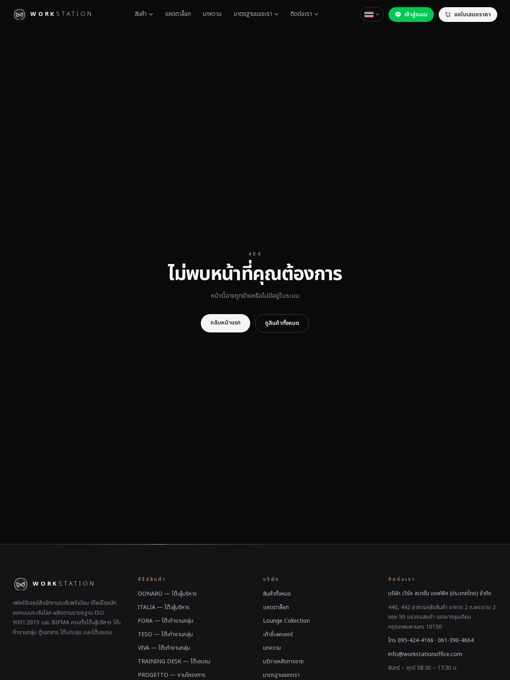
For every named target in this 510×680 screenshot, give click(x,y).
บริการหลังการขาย (283, 661)
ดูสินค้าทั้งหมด (282, 323)
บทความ (212, 14)
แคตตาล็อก (178, 14)
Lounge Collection (286, 621)
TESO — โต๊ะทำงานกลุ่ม (165, 634)
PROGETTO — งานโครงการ (172, 675)
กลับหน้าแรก (225, 323)
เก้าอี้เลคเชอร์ (278, 634)
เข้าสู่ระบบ (416, 14)
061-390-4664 (456, 640)
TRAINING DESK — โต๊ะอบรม (174, 661)
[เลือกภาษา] (372, 14)
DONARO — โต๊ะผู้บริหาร (167, 594)
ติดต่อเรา (301, 14)
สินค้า (141, 14)
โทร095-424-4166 (411, 640)
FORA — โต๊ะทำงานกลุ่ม (165, 621)
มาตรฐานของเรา (252, 14)
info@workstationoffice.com (425, 654)
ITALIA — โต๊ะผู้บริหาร (164, 607)
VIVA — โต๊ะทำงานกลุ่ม (164, 648)
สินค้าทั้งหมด (277, 594)
